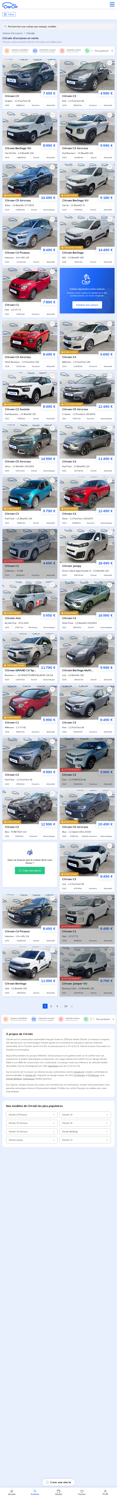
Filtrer (11, 14)
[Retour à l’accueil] (10, 5)
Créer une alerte (60, 1482)
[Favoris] (52, 62)
